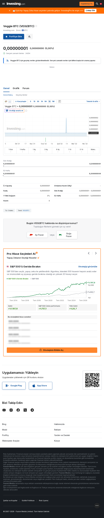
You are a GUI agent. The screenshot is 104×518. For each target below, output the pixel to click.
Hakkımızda (59, 424)
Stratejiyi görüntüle (87, 266)
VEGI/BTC (26, 210)
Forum (26, 88)
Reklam (57, 430)
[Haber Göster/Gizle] (59, 101)
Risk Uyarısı (43, 501)
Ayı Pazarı (39, 235)
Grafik (16, 88)
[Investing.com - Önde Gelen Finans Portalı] (16, 3)
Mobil (4, 430)
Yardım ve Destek (62, 435)
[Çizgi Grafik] (9, 101)
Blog (4, 424)
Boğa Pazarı (69, 234)
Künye (57, 441)
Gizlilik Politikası (28, 501)
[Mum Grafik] (5, 101)
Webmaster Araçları (11, 441)
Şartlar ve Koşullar (10, 501)
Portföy (5, 435)
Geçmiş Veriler (21, 95)
